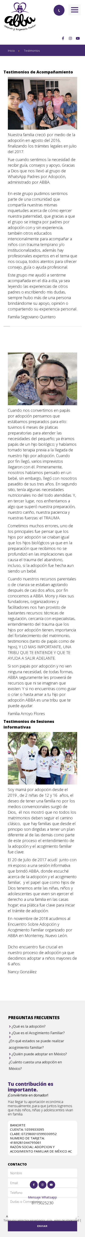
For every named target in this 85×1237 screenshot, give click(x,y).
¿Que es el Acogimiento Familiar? (38, 1032)
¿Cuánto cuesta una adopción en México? (35, 1065)
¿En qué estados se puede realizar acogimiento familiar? (36, 1044)
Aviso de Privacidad (67, 1220)
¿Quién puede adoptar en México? (39, 1054)
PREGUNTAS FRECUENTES (34, 1017)
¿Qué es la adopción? (29, 1026)
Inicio (11, 51)
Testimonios (32, 51)
